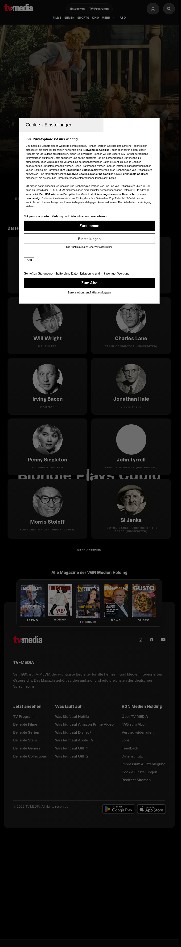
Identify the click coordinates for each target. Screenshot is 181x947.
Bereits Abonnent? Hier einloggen (89, 292)
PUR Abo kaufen (89, 283)
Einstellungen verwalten (89, 238)
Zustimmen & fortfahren (89, 226)
